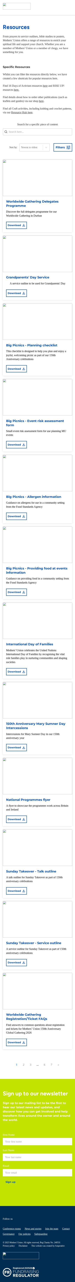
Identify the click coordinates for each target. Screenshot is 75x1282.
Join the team (51, 1228)
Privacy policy (9, 1246)
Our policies (24, 1234)
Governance (8, 1234)
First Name (9, 1134)
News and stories (33, 1228)
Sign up (11, 1182)
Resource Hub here (21, 112)
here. (16, 89)
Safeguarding (40, 1234)
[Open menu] (69, 6)
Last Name (8, 1150)
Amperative (60, 1246)
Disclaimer (23, 1246)
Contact (66, 1228)
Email (6, 1165)
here (45, 85)
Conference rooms (12, 1228)
